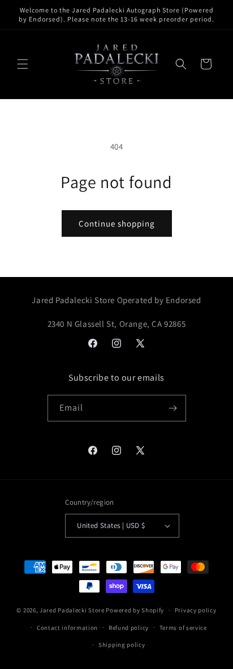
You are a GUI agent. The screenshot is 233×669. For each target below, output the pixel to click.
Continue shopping (117, 223)
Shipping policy (121, 645)
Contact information (67, 628)
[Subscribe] (173, 408)
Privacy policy (196, 610)
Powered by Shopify (135, 610)
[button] (22, 64)
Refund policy (129, 628)
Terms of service (183, 628)
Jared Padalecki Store (72, 610)
